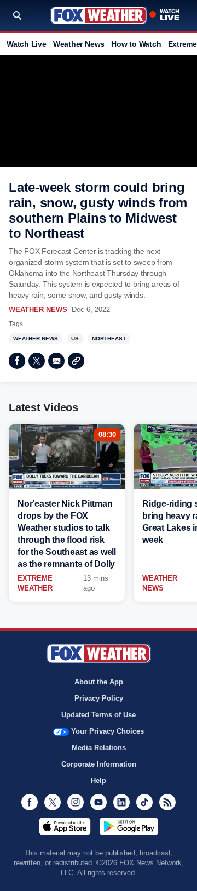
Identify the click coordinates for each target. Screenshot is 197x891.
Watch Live (27, 43)
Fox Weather (98, 15)
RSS (167, 802)
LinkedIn (121, 802)
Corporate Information (98, 764)
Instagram (75, 802)
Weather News (79, 43)
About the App (98, 682)
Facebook (17, 361)
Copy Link (76, 361)
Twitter (36, 361)
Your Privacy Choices (107, 731)
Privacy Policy (98, 698)
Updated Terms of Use (98, 715)
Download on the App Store (65, 826)
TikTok (144, 802)
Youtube (98, 802)
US (75, 339)
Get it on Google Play (129, 826)
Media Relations (99, 748)
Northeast (109, 339)
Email (56, 361)
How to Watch (136, 43)
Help (98, 780)
